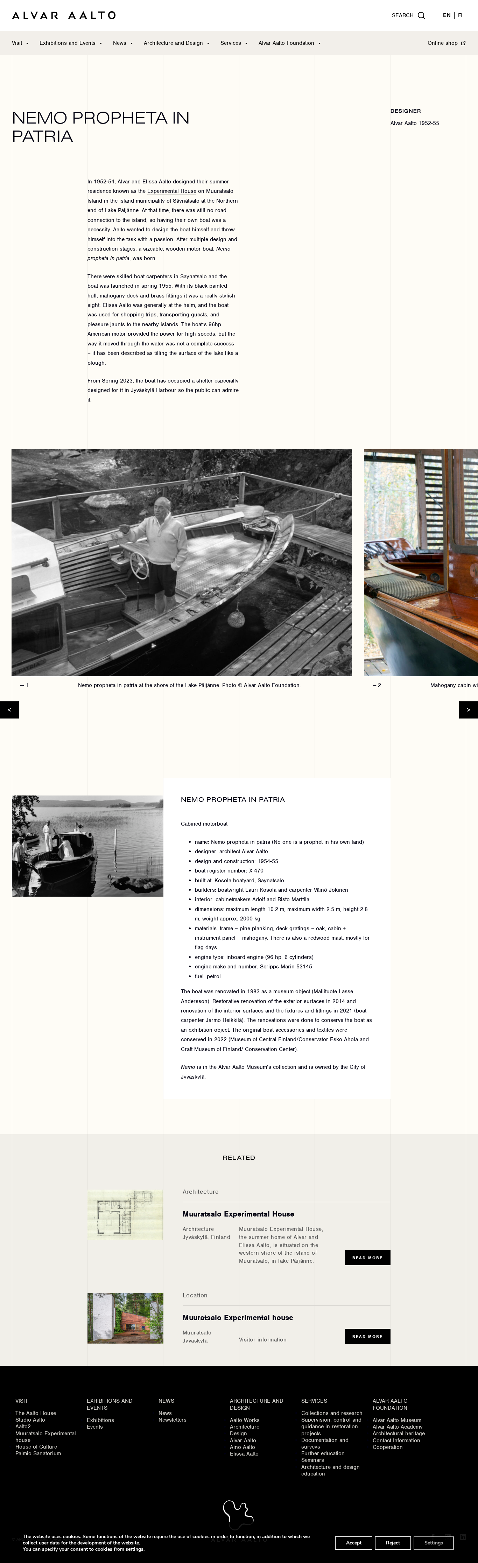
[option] (176, 571)
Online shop (443, 43)
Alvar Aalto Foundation (286, 43)
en (447, 15)
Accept (353, 1543)
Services (230, 43)
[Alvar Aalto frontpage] (63, 15)
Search (403, 15)
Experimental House (171, 191)
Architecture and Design (173, 43)
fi (460, 15)
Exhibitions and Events (68, 43)
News (119, 43)
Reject (393, 1543)
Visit (17, 43)
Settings (433, 1543)
